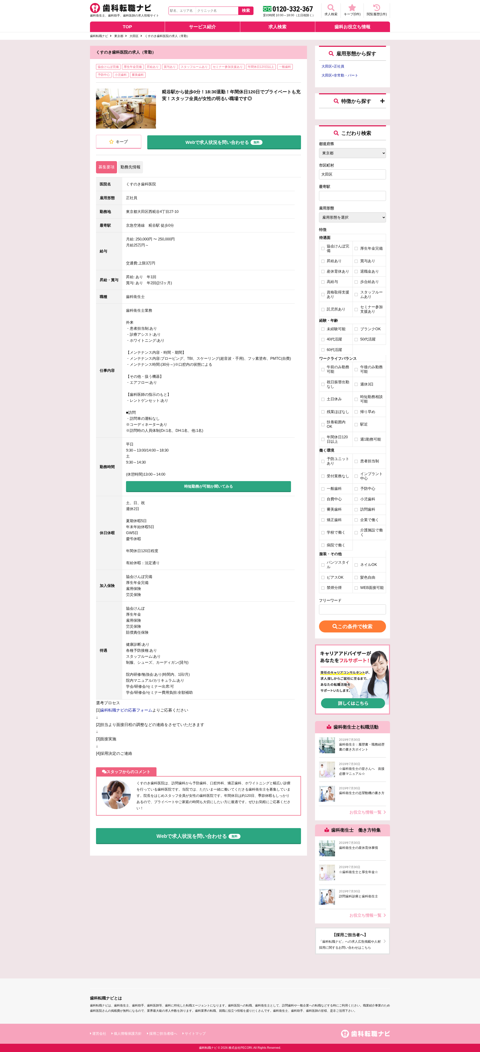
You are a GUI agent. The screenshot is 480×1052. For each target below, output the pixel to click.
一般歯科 (285, 67)
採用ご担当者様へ (163, 1033)
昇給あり (153, 67)
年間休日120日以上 (261, 67)
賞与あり (170, 67)
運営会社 (99, 1033)
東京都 (118, 36)
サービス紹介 (202, 26)
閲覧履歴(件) (377, 14)
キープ (121, 142)
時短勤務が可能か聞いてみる (208, 486)
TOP (127, 26)
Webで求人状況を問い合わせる (223, 142)
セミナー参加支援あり (228, 67)
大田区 (134, 36)
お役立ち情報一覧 (366, 812)
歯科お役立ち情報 (352, 26)
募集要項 (106, 167)
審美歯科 (138, 75)
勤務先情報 (130, 167)
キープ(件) (352, 14)
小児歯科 (121, 75)
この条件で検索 (355, 626)
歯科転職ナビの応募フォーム (126, 710)
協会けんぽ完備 (108, 67)
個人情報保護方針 (128, 1033)
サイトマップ (195, 1033)
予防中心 (104, 75)
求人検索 (331, 14)
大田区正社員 (333, 66)
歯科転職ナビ (99, 36)
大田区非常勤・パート (340, 75)
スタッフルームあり (194, 67)
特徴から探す (356, 101)
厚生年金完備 (133, 67)
